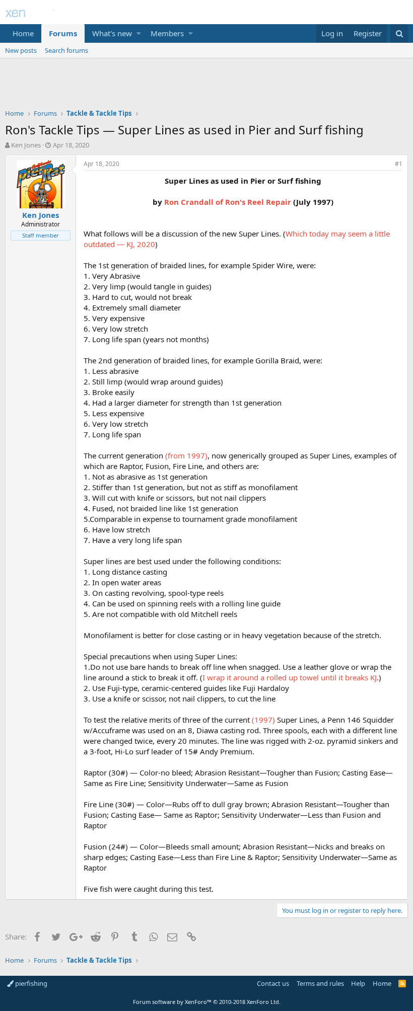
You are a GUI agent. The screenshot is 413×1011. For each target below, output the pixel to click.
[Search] (399, 33)
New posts (21, 50)
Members (167, 33)
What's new (112, 33)
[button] (139, 33)
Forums (63, 33)
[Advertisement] (206, 86)
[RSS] (402, 983)
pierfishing (30, 983)
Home (23, 33)
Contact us (273, 983)
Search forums (66, 50)
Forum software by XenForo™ (207, 1001)
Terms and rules (320, 983)
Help (358, 983)
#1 (398, 164)
